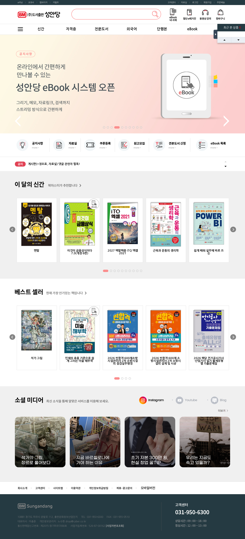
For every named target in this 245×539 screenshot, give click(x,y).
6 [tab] (126, 128)
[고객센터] (40, 488)
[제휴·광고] (124, 488)
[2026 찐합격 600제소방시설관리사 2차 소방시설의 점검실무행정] (122, 331)
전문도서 (101, 29)
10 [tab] (141, 128)
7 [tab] (129, 128)
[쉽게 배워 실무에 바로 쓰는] (209, 224)
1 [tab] (104, 128)
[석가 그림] (36, 330)
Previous (18, 121)
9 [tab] (137, 128)
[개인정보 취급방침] (98, 488)
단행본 (162, 29)
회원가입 (207, 2)
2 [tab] (108, 128)
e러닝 (20, 2)
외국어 (132, 29)
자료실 (184, 2)
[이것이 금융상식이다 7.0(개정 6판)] (79, 224)
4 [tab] (117, 128)
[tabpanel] (122, 84)
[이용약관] (76, 488)
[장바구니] (220, 14)
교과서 (31, 2)
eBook (192, 29)
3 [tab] (111, 128)
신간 (40, 29)
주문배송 (221, 2)
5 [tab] (122, 128)
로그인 (195, 2)
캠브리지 (43, 2)
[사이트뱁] (58, 488)
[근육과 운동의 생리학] (165, 225)
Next (227, 121)
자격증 (71, 29)
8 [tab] (133, 128)
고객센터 (172, 2)
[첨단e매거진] (189, 14)
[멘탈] (36, 224)
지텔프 (56, 2)
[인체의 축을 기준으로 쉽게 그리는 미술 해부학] (79, 331)
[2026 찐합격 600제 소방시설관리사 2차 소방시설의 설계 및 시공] (165, 331)
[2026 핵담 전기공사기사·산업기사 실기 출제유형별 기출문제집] (209, 331)
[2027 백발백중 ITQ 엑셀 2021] (122, 223)
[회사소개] (22, 488)
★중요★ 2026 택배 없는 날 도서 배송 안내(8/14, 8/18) (62, 164)
